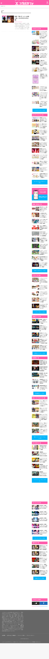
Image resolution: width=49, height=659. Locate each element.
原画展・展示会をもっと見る (40, 270)
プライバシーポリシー (30, 635)
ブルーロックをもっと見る (39, 538)
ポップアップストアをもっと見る (40, 182)
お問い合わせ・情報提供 (11, 635)
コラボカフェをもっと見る (39, 110)
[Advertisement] (40, 17)
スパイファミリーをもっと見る (40, 480)
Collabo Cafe (24, 3)
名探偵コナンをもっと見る (39, 353)
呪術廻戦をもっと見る (39, 393)
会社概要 (3, 635)
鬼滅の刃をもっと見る (39, 578)
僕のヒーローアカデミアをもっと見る (40, 437)
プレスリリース (13, 625)
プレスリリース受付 (21, 635)
